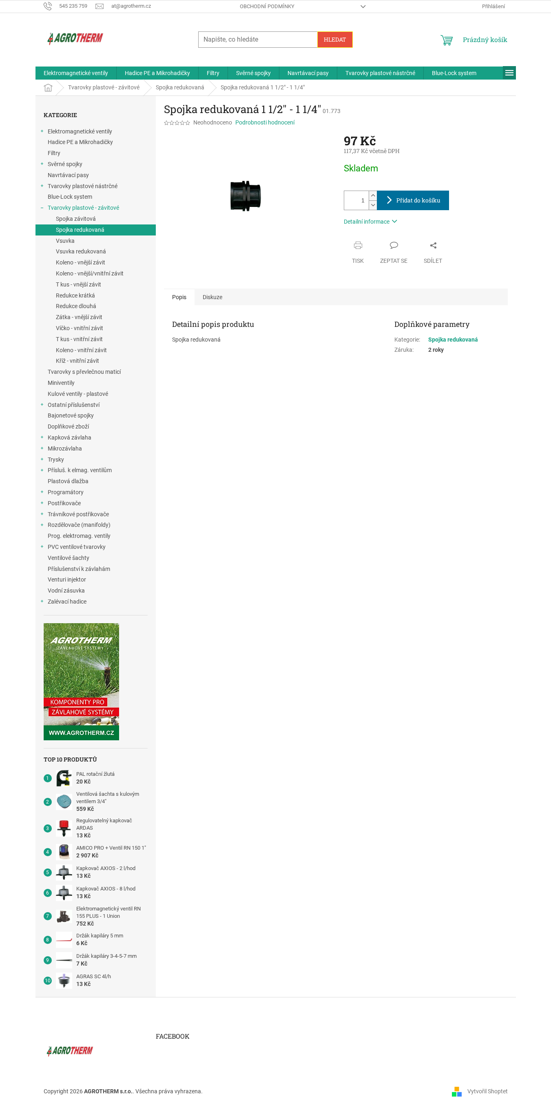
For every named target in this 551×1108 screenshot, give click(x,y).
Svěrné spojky (65, 164)
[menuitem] (75, 73)
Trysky (56, 459)
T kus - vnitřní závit (79, 339)
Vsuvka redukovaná (81, 251)
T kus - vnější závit (78, 284)
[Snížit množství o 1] (373, 205)
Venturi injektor (67, 579)
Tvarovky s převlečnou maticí (84, 372)
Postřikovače (64, 503)
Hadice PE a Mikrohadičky (80, 142)
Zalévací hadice (67, 601)
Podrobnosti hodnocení (264, 122)
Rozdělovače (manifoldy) (79, 525)
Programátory (66, 492)
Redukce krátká (75, 295)
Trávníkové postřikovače (78, 514)
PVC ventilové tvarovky (77, 547)
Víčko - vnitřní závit (79, 328)
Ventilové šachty (68, 558)
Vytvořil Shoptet (487, 1091)
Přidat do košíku (418, 200)
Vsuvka (65, 241)
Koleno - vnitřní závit (81, 350)
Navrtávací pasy (68, 175)
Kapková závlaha (69, 437)
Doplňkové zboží (68, 426)
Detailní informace (366, 221)
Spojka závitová (76, 218)
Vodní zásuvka (66, 590)
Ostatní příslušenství (74, 405)
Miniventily (61, 383)
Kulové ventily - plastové (78, 394)
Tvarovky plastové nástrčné (82, 186)
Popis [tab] (179, 297)
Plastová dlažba (68, 481)
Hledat (335, 39)
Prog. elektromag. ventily (79, 536)
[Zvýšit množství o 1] (373, 195)
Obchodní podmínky (267, 6)
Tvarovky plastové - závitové (83, 207)
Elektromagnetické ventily (80, 131)
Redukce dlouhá (76, 306)
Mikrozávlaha (65, 448)
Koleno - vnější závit (80, 262)
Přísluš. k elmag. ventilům (80, 470)
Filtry (54, 153)
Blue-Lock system (70, 196)
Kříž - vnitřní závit (77, 360)
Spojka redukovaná (80, 229)
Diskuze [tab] (212, 297)
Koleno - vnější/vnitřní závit (90, 273)
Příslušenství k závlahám (79, 569)
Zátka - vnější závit (79, 317)
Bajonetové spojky (71, 415)
